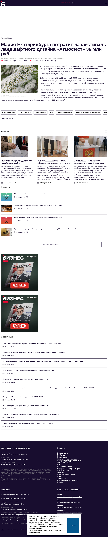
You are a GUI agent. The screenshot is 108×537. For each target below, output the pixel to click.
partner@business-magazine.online (13, 520)
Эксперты (61, 478)
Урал (59, 500)
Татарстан (61, 510)
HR (58, 465)
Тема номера (63, 463)
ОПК (59, 476)
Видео (60, 482)
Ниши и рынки (63, 457)
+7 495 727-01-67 (25, 494)
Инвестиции (62, 453)
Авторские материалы (67, 480)
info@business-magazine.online (12, 504)
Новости (11, 38)
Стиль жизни (63, 470)
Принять (73, 525)
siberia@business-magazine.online (69, 507)
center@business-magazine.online (69, 497)
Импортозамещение (66, 474)
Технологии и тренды (67, 459)
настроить (42, 530)
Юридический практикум (68, 469)
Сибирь (60, 505)
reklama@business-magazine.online (14, 509)
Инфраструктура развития (69, 461)
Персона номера (64, 467)
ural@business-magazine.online (68, 502)
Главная (4, 38)
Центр (59, 494)
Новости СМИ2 (7, 118)
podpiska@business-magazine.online (14, 514)
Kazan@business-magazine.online (69, 513)
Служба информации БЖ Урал (45, 60)
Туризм (60, 472)
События (61, 455)
